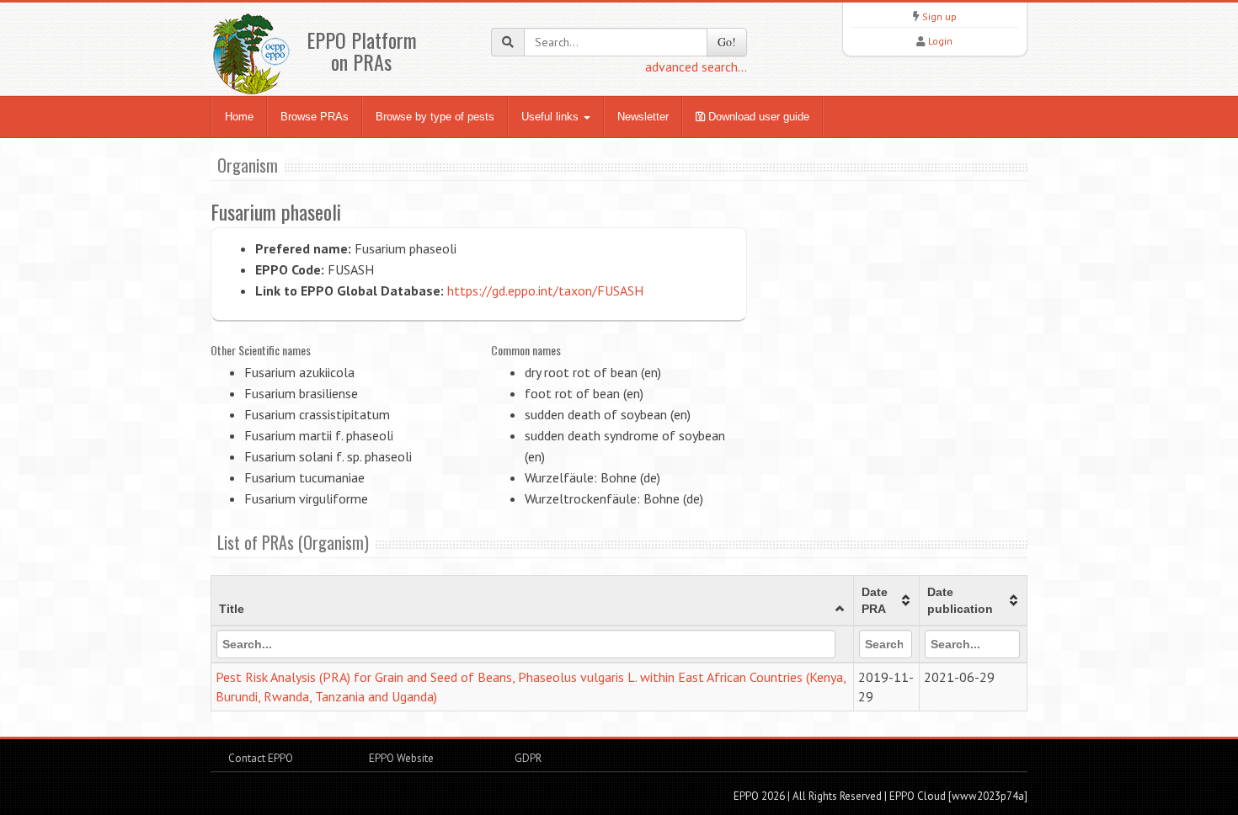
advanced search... (696, 66)
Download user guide (757, 116)
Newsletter (643, 116)
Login (940, 41)
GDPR (527, 758)
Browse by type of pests (435, 116)
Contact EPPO (260, 758)
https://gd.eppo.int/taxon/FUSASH (545, 290)
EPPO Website (401, 758)
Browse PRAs (314, 116)
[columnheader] (532, 601)
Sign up (939, 16)
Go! (727, 42)
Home (239, 116)
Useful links (551, 116)
